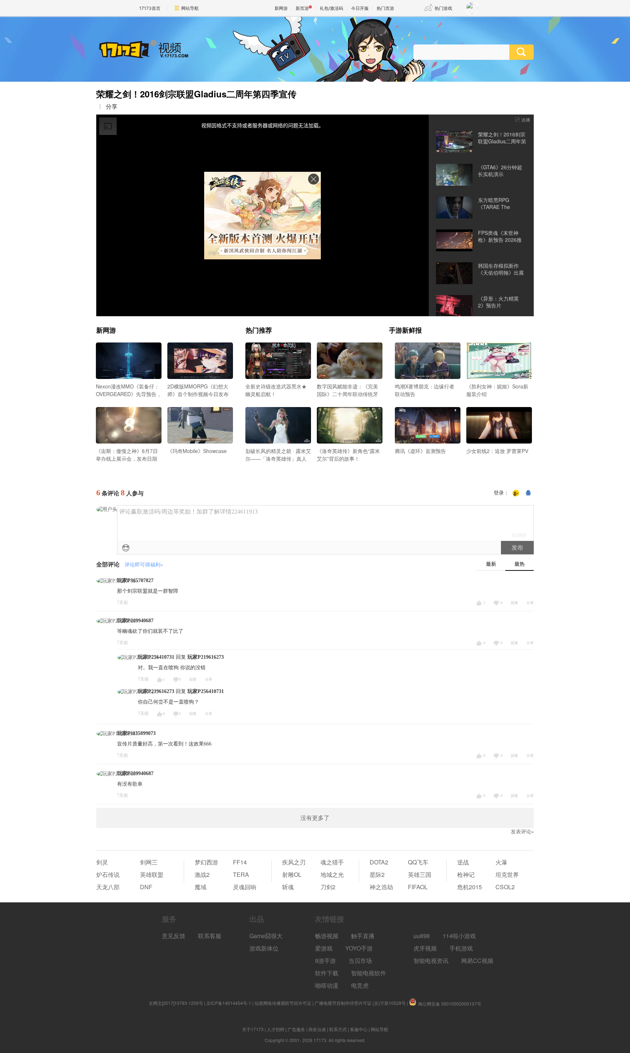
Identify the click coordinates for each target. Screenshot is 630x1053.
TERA (241, 874)
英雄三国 (419, 874)
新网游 (281, 8)
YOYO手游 (359, 948)
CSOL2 (505, 887)
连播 (525, 119)
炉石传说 (108, 874)
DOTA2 (379, 862)
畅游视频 (326, 936)
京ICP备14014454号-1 (228, 1003)
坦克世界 (507, 874)
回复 (514, 603)
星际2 (377, 874)
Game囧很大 (266, 936)
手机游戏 (461, 948)
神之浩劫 (381, 887)
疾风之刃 (294, 862)
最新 (491, 564)
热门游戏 (443, 8)
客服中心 (359, 1029)
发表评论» (522, 832)
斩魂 (288, 887)
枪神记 (466, 874)
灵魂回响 (244, 887)
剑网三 (149, 862)
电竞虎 (360, 985)
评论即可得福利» (144, 565)
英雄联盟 (151, 874)
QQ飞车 (418, 862)
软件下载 (326, 973)
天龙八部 (108, 887)
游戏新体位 (264, 948)
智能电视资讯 (430, 960)
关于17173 (253, 1029)
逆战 (463, 862)
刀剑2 (327, 887)
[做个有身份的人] (515, 493)
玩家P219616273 (205, 657)
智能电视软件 (368, 973)
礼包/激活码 (331, 8)
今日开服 (360, 8)
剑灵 (102, 862)
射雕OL (292, 874)
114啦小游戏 (459, 936)
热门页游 (385, 8)
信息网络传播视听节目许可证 (282, 1003)
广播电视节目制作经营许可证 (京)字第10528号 (360, 1003)
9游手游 (325, 960)
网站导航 (190, 8)
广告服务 (296, 1029)
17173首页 (149, 8)
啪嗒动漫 (326, 985)
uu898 (421, 936)
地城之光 (332, 874)
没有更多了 (315, 818)
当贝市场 (360, 960)
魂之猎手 (332, 862)
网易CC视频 (477, 960)
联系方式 (338, 1029)
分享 (111, 106)
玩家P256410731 (205, 691)
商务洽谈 (317, 1029)
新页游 (302, 8)
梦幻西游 (206, 862)
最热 (519, 564)
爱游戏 (323, 948)
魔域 (200, 887)
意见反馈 (173, 936)
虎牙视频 (425, 948)
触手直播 (362, 936)
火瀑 (501, 862)
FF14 (240, 862)
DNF (146, 887)
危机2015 (469, 887)
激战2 (202, 874)
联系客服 (209, 936)
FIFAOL (418, 887)
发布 (517, 548)
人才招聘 (275, 1029)
